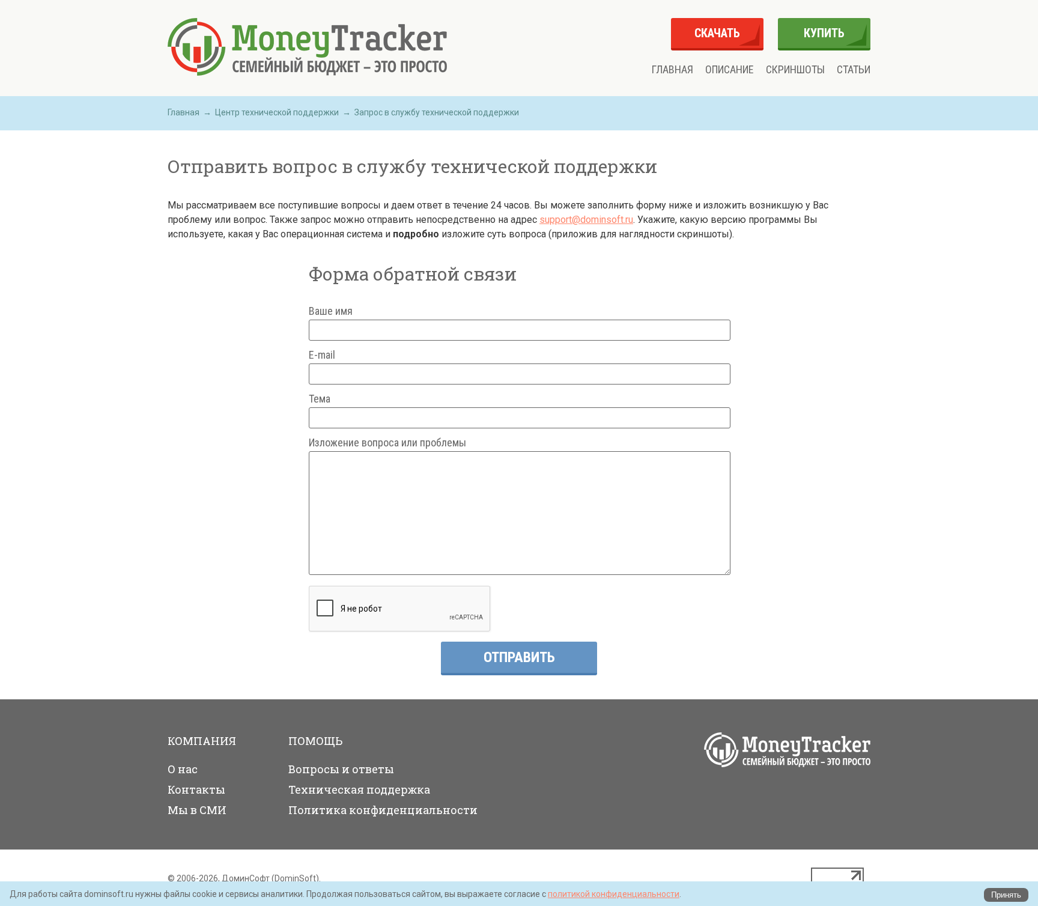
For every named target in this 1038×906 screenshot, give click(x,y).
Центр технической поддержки (277, 112)
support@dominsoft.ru (586, 219)
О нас (183, 769)
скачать (717, 33)
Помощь (315, 741)
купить (824, 33)
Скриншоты (795, 69)
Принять (1006, 894)
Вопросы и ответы (341, 769)
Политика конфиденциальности (383, 810)
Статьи (853, 69)
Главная (672, 69)
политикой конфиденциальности (613, 894)
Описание (729, 69)
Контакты (196, 789)
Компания (202, 741)
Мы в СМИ (197, 810)
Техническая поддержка (359, 789)
